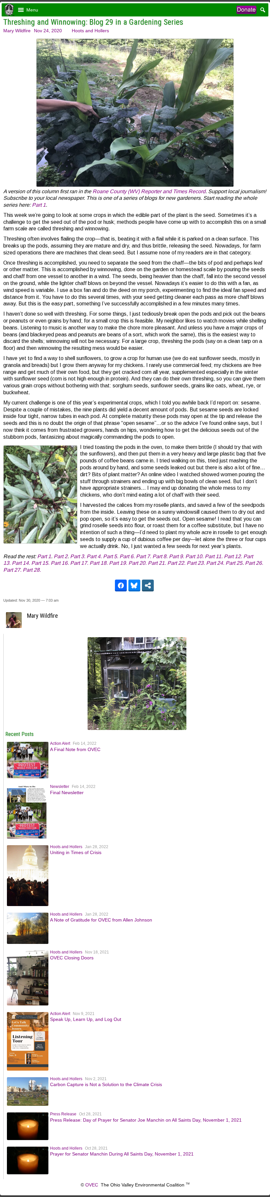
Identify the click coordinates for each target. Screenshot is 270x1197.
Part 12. (233, 556)
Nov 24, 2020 (48, 30)
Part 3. (78, 556)
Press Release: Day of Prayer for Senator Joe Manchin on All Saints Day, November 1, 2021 (146, 1120)
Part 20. (137, 563)
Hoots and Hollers (90, 30)
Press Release (63, 1114)
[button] (32, 9)
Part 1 (39, 205)
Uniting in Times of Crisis (75, 852)
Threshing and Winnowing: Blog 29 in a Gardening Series (93, 22)
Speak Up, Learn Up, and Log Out (85, 1019)
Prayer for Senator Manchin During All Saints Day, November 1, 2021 (122, 1154)
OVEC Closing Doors (72, 957)
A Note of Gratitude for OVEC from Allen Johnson (101, 920)
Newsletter (59, 786)
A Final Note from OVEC (75, 749)
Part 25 (234, 563)
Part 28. (32, 570)
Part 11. (214, 556)
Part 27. (12, 570)
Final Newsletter (67, 792)
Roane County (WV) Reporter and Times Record (149, 191)
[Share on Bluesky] (134, 585)
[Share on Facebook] (121, 585)
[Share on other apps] (148, 585)
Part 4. (94, 556)
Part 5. (111, 556)
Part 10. (195, 556)
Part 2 (61, 556)
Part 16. (60, 563)
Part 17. (79, 563)
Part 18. (99, 563)
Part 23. (196, 563)
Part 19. (118, 563)
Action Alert (60, 743)
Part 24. (215, 563)
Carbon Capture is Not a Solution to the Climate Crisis (106, 1084)
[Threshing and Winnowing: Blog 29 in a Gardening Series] (137, 728)
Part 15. (40, 563)
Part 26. (254, 563)
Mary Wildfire (17, 30)
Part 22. (176, 563)
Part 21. (157, 563)
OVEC (91, 1184)
